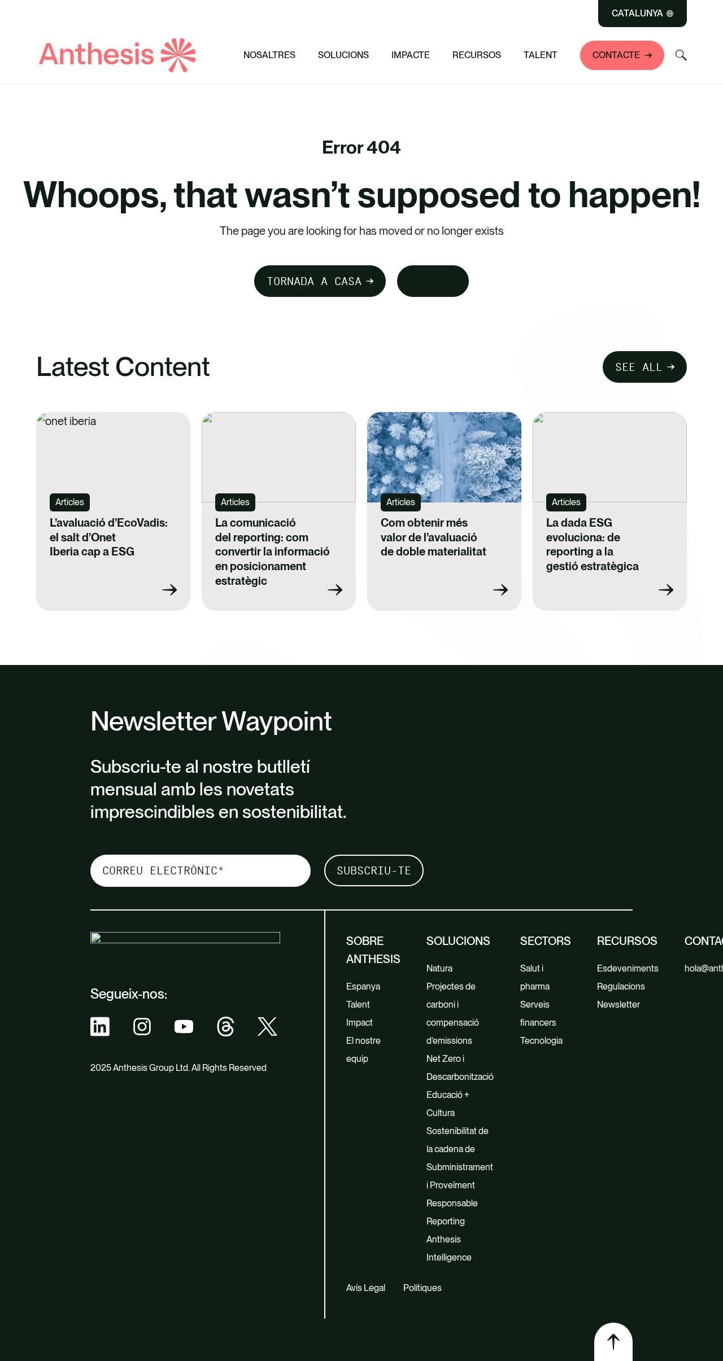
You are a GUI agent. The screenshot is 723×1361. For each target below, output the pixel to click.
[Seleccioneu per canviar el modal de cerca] (681, 55)
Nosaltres (269, 55)
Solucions (343, 55)
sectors (545, 941)
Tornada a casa (314, 281)
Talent (541, 55)
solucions (458, 941)
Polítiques (422, 1288)
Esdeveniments (628, 968)
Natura (439, 968)
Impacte (410, 55)
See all (639, 367)
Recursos (476, 55)
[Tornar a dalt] (613, 1342)
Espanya (363, 986)
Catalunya (637, 13)
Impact (359, 1022)
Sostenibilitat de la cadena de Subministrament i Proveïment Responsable (459, 1167)
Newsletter (618, 1004)
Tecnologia (541, 1040)
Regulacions (621, 986)
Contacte (616, 55)
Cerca (426, 281)
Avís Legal (365, 1288)
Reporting (445, 1221)
